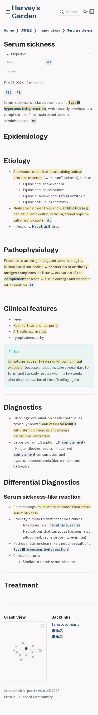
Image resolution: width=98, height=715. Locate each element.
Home (9, 30)
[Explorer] (8, 12)
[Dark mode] (85, 11)
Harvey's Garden (26, 12)
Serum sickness (80, 30)
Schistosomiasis (65, 624)
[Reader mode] (91, 11)
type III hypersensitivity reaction (41, 549)
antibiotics (71, 208)
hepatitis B (58, 525)
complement (15, 278)
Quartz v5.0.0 (36, 690)
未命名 (57, 630)
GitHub (9, 696)
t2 (49, 62)
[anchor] (52, 136)
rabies (64, 196)
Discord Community (36, 696)
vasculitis (68, 423)
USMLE (26, 30)
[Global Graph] (42, 626)
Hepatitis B (41, 226)
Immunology (49, 30)
